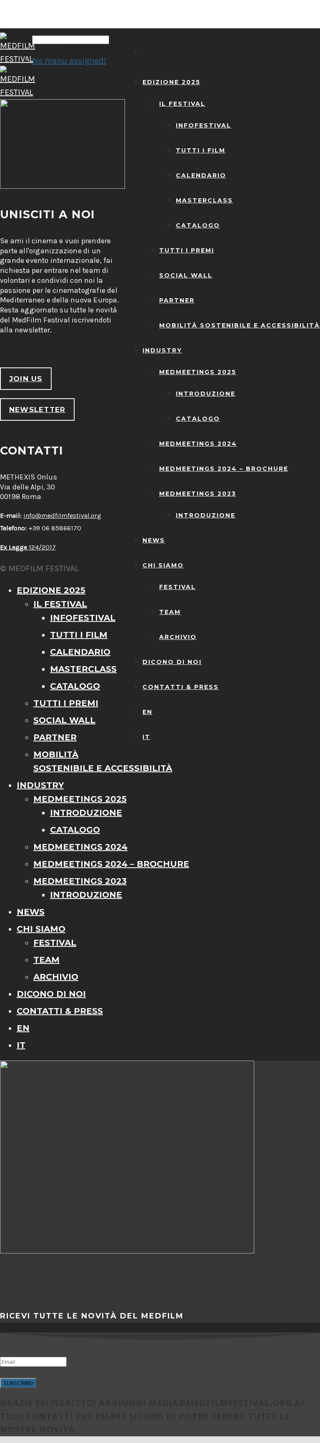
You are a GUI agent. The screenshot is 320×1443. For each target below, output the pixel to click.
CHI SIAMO (163, 565)
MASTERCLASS (204, 200)
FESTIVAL (177, 587)
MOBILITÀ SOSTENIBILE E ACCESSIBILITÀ (239, 325)
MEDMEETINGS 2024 (198, 443)
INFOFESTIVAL (203, 125)
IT (146, 737)
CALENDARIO (201, 175)
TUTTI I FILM (200, 150)
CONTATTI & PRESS (180, 687)
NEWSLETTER (37, 409)
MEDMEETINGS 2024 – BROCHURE (223, 468)
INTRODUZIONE (205, 393)
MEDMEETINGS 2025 (197, 372)
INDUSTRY (162, 350)
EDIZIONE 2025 (171, 82)
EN (147, 712)
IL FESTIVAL (182, 103)
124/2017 (28, 547)
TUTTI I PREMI (186, 250)
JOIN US (25, 378)
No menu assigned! (69, 60)
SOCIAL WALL (185, 275)
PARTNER (177, 300)
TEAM (170, 612)
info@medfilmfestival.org (62, 515)
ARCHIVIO (178, 637)
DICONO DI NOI (172, 662)
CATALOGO (198, 225)
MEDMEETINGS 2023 (197, 493)
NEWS (153, 540)
